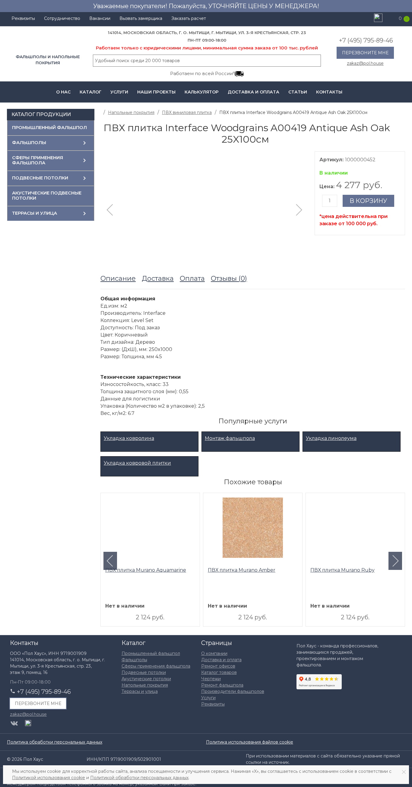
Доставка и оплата (253, 92)
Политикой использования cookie (48, 777)
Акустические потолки (146, 678)
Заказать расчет (188, 18)
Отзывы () (229, 278)
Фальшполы (29, 142)
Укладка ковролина (129, 438)
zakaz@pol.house (365, 63)
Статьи (297, 92)
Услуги (119, 92)
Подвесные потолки (40, 178)
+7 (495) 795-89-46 (366, 40)
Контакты (329, 92)
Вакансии (99, 18)
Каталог (90, 92)
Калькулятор (202, 92)
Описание (118, 278)
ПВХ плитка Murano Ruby (342, 570)
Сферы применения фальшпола (37, 160)
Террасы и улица (34, 213)
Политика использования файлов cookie (249, 742)
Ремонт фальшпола (222, 685)
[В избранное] (402, 130)
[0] (391, 18)
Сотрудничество (62, 18)
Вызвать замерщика (140, 18)
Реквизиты (23, 18)
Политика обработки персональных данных (54, 742)
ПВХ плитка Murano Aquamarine (145, 570)
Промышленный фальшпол (49, 127)
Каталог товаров (219, 672)
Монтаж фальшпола (230, 438)
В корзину (368, 200)
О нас (63, 92)
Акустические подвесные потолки (46, 195)
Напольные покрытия (145, 685)
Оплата (192, 278)
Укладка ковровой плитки (137, 463)
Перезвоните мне (365, 52)
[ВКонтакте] (14, 723)
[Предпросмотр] (150, 529)
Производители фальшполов (232, 691)
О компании (214, 653)
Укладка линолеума (331, 438)
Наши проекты (156, 92)
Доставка (158, 278)
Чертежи (211, 678)
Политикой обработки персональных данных (139, 777)
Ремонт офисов (218, 666)
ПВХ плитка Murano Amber (241, 570)
